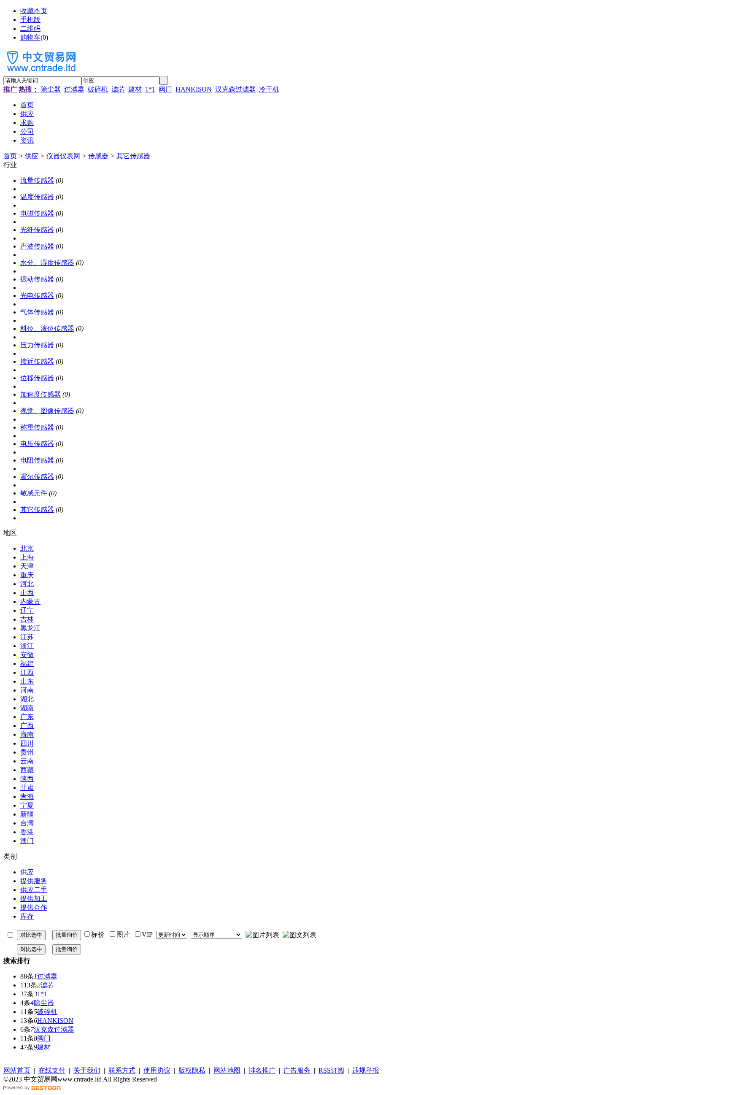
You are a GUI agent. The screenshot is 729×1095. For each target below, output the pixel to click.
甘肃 (27, 787)
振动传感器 (37, 279)
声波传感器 (37, 246)
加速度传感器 (40, 394)
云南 (27, 761)
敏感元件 (33, 493)
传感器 (98, 156)
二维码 (30, 28)
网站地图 (226, 1070)
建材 (135, 89)
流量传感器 (37, 180)
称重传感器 (37, 427)
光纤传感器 (37, 229)
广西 (27, 725)
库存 (27, 916)
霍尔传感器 (37, 476)
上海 (27, 557)
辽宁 (27, 610)
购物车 (30, 37)
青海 (27, 796)
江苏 (27, 637)
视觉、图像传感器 (47, 410)
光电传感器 (37, 295)
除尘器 (50, 89)
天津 (27, 566)
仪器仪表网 (63, 156)
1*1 (150, 89)
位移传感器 (37, 377)
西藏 (27, 769)
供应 (31, 156)
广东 (27, 716)
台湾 (27, 823)
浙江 (27, 645)
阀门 (165, 89)
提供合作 (33, 907)
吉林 (27, 619)
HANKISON (194, 89)
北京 (27, 548)
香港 (27, 831)
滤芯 (118, 89)
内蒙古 (30, 601)
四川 (27, 743)
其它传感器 (133, 156)
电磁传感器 (37, 213)
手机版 (30, 19)
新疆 (27, 814)
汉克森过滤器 (235, 89)
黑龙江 (30, 628)
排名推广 (261, 1070)
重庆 (27, 575)
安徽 (27, 654)
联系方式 (121, 1070)
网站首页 (16, 1070)
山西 (27, 592)
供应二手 (33, 889)
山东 (27, 681)
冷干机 (269, 89)
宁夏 (27, 805)
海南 (27, 734)
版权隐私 (191, 1070)
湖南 (27, 707)
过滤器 (74, 89)
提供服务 (33, 880)
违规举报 (365, 1070)
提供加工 (33, 898)
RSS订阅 (331, 1070)
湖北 (27, 699)
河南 (27, 690)
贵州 (27, 752)
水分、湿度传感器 (47, 262)
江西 (27, 672)
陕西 (27, 778)
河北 (27, 583)
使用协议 (156, 1070)
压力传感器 (37, 345)
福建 (27, 663)
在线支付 (51, 1070)
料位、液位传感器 (47, 328)
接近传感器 (37, 361)
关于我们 (86, 1070)
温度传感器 (37, 196)
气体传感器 (37, 312)
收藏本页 (33, 10)
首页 (10, 156)
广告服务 (297, 1070)
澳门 (27, 840)
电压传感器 (37, 443)
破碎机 (98, 89)
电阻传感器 (37, 460)
